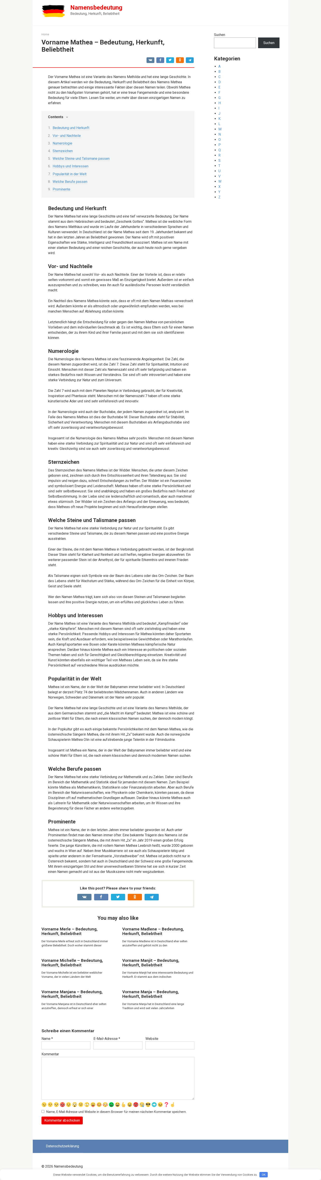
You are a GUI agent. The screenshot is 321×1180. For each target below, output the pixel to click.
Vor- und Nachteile (67, 136)
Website (151, 1039)
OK (264, 1174)
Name (47, 1039)
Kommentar (50, 1054)
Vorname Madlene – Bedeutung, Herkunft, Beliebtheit (153, 931)
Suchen (219, 35)
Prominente (61, 189)
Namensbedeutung (96, 7)
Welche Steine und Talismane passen (81, 158)
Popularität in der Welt (69, 174)
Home (45, 34)
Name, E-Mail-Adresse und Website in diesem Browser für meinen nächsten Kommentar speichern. (116, 1112)
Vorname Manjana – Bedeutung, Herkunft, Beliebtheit (72, 994)
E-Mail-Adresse (106, 1039)
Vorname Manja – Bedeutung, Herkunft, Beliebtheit (150, 994)
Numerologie (62, 143)
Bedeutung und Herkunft (71, 128)
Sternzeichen (63, 151)
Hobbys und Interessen (70, 166)
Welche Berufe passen (70, 182)
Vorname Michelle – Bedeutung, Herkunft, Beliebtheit (72, 962)
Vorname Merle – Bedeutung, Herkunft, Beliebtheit (69, 931)
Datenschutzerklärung (62, 1146)
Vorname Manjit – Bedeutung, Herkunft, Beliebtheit (150, 962)
